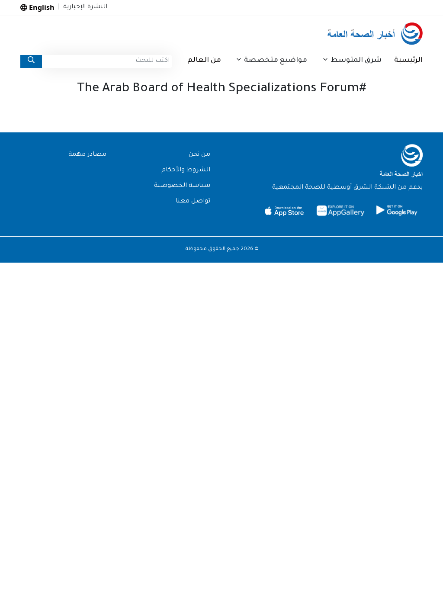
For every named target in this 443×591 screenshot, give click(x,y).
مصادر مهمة (87, 154)
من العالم (204, 60)
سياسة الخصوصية (182, 186)
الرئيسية (408, 60)
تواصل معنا (193, 201)
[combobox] (107, 61)
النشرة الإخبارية (83, 7)
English (41, 7)
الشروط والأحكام (185, 170)
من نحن (199, 154)
